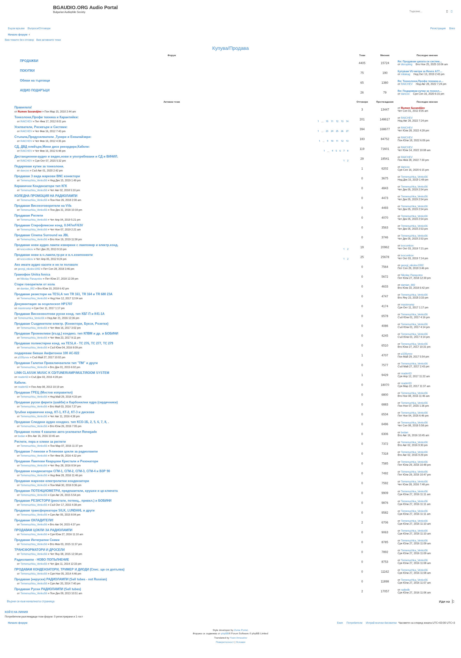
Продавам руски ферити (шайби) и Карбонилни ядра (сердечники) (66, 402)
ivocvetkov (26, 249)
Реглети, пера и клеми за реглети (40, 441)
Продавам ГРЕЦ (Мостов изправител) (43, 392)
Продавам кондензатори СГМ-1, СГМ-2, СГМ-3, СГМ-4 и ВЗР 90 (62, 471)
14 (347, 121)
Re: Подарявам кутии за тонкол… (420, 90)
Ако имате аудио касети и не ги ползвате (46, 264)
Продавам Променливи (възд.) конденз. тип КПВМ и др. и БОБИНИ (66, 333)
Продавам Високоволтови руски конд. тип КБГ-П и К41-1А (59, 314)
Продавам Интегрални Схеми (37, 540)
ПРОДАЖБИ (29, 61)
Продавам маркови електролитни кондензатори (51, 481)
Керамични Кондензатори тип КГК (40, 186)
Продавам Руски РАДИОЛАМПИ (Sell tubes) (47, 589)
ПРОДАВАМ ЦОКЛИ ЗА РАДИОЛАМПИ (43, 530)
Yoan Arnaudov (238, 637)
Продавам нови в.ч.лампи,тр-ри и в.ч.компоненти (53, 255)
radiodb (405, 589)
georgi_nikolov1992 (29, 268)
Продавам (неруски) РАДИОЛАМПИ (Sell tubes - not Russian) (60, 579)
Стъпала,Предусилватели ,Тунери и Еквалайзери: (52, 137)
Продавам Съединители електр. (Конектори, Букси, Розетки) (61, 323)
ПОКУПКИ (27, 70)
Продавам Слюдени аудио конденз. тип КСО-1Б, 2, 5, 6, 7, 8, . (61, 422)
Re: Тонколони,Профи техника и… (420, 81)
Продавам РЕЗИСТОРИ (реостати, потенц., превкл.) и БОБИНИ (62, 500)
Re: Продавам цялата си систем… (420, 61)
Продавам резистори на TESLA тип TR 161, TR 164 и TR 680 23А (63, 294)
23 (327, 131)
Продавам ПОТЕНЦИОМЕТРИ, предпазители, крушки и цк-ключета (66, 491)
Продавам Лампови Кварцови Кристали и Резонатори (56, 461)
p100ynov (23, 357)
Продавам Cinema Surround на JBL (41, 235)
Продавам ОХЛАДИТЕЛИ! (33, 520)
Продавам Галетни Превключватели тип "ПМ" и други (56, 363)
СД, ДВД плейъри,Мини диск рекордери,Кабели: (52, 146)
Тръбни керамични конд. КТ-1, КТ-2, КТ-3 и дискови (54, 412)
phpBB (225, 633)
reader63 (23, 377)
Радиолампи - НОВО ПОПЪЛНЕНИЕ (41, 559)
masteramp (24, 308)
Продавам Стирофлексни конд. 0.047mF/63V (48, 225)
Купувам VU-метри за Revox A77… (420, 71)
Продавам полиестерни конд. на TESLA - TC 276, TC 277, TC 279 (63, 343)
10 (327, 121)
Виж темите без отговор (19, 39)
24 (332, 131)
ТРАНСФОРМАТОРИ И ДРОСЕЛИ (39, 550)
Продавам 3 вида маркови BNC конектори (47, 176)
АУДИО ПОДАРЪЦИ (34, 90)
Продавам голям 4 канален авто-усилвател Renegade (55, 432)
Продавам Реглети (28, 215)
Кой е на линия (16, 612)
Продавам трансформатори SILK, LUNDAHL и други (54, 510)
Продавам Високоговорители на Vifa (42, 205)
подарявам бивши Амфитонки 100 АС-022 (46, 353)
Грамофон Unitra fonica (32, 274)
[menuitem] (38, 28)
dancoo (405, 93)
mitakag (405, 74)
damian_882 (27, 288)
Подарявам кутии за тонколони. (39, 166)
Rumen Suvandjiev (30, 111)
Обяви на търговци (35, 80)
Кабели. (20, 382)
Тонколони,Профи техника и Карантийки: (46, 117)
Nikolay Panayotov (31, 278)
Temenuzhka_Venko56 (33, 180)
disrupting (406, 64)
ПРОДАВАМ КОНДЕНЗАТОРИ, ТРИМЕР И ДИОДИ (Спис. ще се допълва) (69, 569)
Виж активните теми (48, 39)
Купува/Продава (230, 48)
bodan (21, 436)
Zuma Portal (241, 630)
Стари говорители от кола (34, 284)
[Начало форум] (29, 12)
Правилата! (23, 107)
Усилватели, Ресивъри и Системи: (40, 127)
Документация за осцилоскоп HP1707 (43, 304)
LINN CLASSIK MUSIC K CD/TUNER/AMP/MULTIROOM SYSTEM (61, 373)
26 (342, 131)
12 (337, 121)
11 (332, 121)
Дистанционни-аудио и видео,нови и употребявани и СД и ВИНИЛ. (66, 156)
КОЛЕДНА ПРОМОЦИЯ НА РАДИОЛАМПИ (45, 196)
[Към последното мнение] (426, 107)
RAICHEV (406, 83)
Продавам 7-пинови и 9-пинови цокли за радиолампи (56, 451)
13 (342, 121)
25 (337, 131)
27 (347, 131)
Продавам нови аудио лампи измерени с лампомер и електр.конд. (66, 245)
